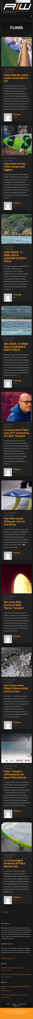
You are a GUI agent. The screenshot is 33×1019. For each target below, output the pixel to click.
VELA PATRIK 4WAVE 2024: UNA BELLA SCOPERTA (16, 974)
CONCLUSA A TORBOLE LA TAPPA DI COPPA (14, 995)
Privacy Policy (23, 1004)
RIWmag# (6, 246)
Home (7, 1004)
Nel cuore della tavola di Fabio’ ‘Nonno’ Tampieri (14, 605)
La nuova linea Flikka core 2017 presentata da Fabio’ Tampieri (16, 433)
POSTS (16, 117)
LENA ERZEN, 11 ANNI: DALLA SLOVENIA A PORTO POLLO (15, 256)
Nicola (2, 977)
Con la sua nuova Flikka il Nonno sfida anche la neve (16, 688)
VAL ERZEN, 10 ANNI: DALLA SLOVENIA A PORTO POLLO (16, 347)
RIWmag (6, 69)
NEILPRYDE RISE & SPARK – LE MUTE (12, 968)
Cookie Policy (16, 1006)
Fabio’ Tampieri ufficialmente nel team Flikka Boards (15, 774)
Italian (20, 1)
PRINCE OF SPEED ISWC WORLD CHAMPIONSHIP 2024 (15, 987)
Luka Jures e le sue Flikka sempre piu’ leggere (14, 166)
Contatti (14, 1004)
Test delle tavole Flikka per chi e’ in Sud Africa (14, 521)
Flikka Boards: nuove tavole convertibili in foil (16, 78)
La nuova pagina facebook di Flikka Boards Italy (14, 863)
